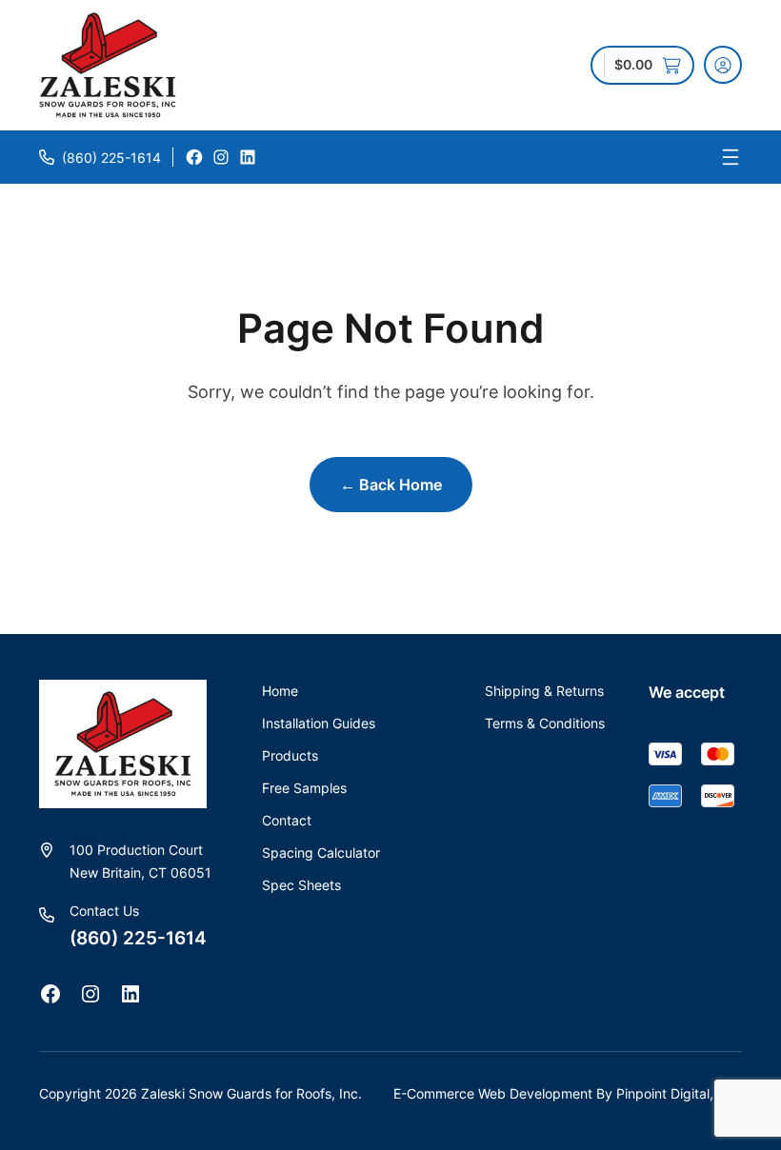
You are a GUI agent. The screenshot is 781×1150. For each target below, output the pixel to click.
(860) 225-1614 (111, 157)
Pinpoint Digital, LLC (679, 1093)
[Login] (723, 65)
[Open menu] (730, 157)
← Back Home (391, 484)
